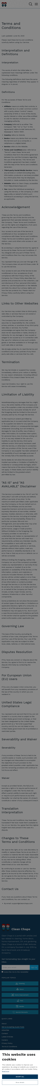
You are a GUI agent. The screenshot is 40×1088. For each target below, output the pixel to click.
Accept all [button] (20, 1076)
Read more (5, 1071)
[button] (20, 1083)
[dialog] (20, 1069)
